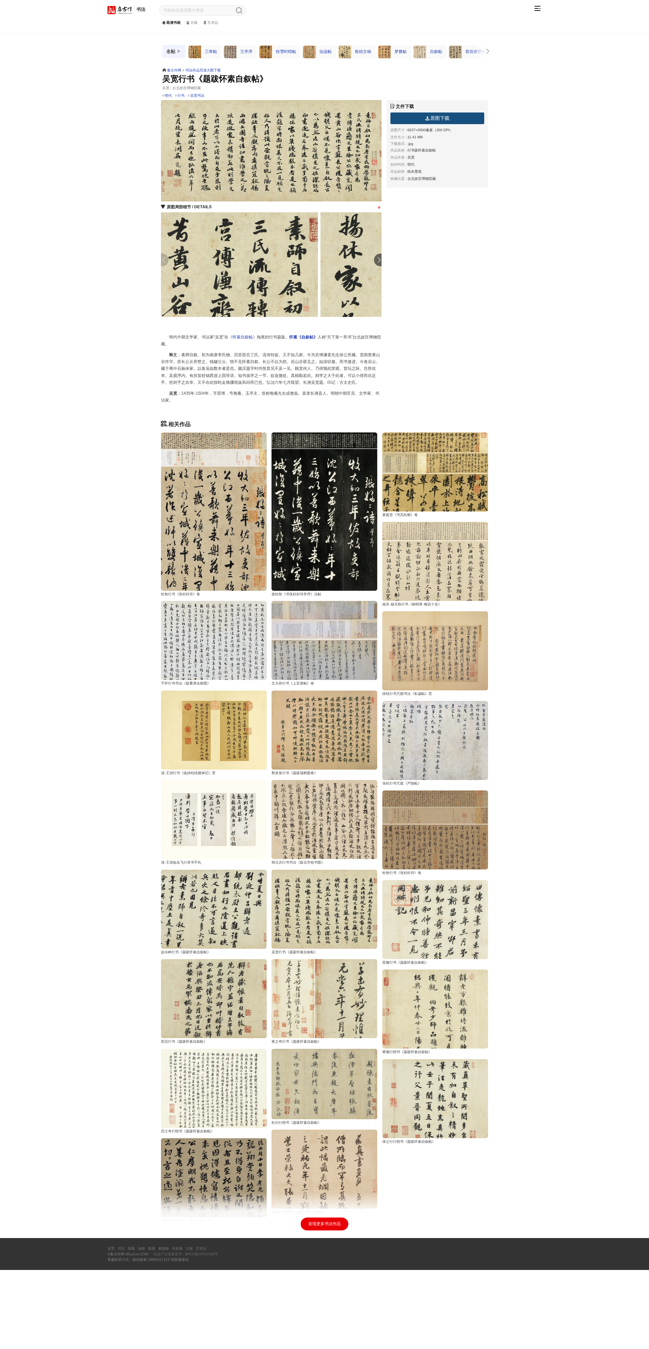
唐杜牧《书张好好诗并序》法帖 (296, 594)
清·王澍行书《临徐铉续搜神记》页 (188, 773)
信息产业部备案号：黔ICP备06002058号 (185, 1254)
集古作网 (174, 70)
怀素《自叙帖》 (303, 337)
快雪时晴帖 (286, 51)
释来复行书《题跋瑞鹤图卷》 (295, 773)
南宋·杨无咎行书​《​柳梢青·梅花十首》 (412, 604)
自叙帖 (436, 51)
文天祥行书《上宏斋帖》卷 (293, 683)
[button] (379, 207)
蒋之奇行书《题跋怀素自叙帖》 (296, 1041)
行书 (181, 95)
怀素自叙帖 (242, 337)
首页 (111, 1248)
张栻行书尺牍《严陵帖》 (401, 783)
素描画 (163, 1248)
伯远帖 (325, 51)
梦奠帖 (400, 51)
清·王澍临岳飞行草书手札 (181, 862)
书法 (141, 9)
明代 (168, 95)
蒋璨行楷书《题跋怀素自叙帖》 (407, 1052)
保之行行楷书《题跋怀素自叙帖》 (409, 1141)
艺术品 (212, 23)
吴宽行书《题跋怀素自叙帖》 (295, 952)
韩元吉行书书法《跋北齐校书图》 (298, 862)
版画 (151, 1248)
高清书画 (173, 23)
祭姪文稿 (363, 51)
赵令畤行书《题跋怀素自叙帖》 (186, 952)
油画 (141, 1248)
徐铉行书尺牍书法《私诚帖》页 (407, 694)
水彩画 (177, 1248)
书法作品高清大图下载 (203, 70)
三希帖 (211, 51)
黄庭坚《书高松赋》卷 (400, 515)
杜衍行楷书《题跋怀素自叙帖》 (296, 1122)
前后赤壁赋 (475, 51)
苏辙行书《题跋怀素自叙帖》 (405, 962)
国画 (131, 1248)
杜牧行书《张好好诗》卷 (180, 594)
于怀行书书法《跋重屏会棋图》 (186, 683)
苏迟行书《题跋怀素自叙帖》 (184, 1041)
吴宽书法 (197, 95)
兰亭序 (246, 51)
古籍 (193, 23)
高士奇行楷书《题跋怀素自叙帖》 (187, 1131)
